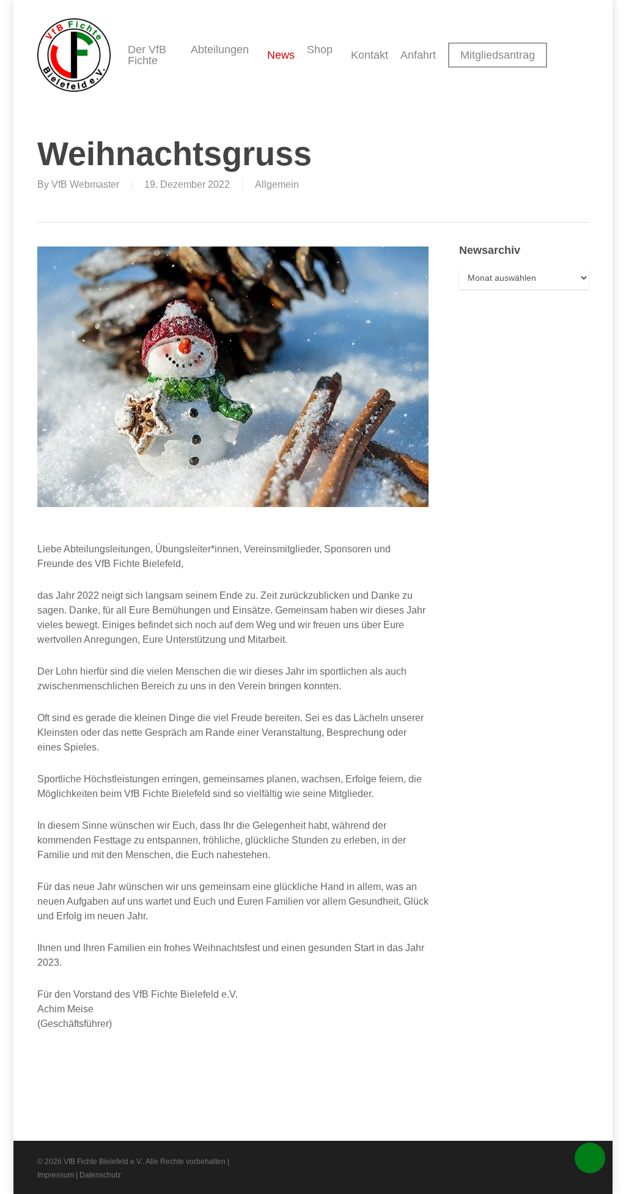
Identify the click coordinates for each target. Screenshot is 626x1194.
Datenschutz (100, 1175)
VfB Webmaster (85, 184)
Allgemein (277, 184)
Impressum (55, 1175)
